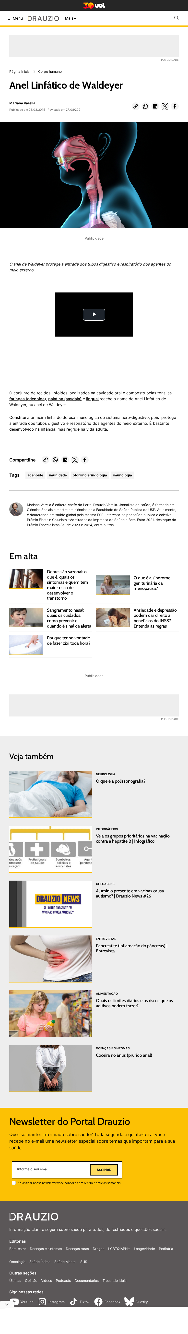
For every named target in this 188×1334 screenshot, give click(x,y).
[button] (136, 106)
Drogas (98, 1249)
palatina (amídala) (65, 398)
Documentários (87, 1280)
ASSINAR (103, 1170)
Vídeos (46, 1280)
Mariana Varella (22, 103)
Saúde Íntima (39, 1262)
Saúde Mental (65, 1262)
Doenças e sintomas (46, 1249)
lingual (92, 398)
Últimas (15, 1280)
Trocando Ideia (115, 1280)
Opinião (31, 1280)
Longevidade (144, 1249)
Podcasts (63, 1280)
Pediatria (166, 1249)
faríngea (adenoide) (27, 398)
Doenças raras (77, 1249)
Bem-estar (17, 1249)
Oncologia (17, 1262)
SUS (83, 1262)
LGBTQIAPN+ (119, 1249)
